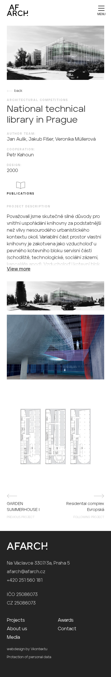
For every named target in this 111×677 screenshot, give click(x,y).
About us (17, 629)
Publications (20, 193)
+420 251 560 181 (24, 580)
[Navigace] (101, 10)
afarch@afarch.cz (26, 572)
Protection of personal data (29, 657)
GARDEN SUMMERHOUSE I (23, 510)
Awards (65, 620)
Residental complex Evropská (85, 510)
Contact (67, 629)
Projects (16, 620)
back (18, 91)
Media (13, 637)
